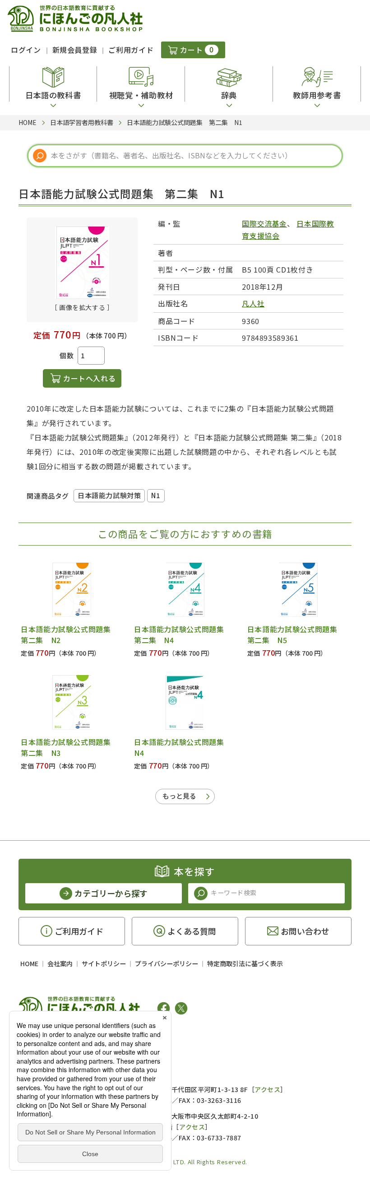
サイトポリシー (104, 963)
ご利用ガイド (130, 49)
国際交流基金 (264, 223)
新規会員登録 (74, 49)
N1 (155, 495)
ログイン (26, 49)
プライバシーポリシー (166, 963)
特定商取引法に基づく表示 (245, 963)
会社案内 (60, 963)
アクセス (267, 1089)
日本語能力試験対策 (109, 495)
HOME (29, 963)
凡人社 (253, 303)
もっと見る (179, 796)
